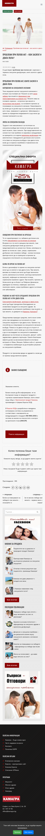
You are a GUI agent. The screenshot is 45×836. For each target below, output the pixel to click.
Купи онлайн (18, 11)
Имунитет (8, 782)
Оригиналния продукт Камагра (26, 400)
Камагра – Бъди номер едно (15, 740)
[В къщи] (3, 48)
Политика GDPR (11, 749)
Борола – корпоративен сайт (15, 764)
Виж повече (28, 832)
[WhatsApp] (24, 487)
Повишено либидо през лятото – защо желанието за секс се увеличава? (25, 614)
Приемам (17, 832)
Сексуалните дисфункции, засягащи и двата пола (20, 302)
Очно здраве (9, 788)
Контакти (8, 746)
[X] (16, 487)
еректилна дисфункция (30, 135)
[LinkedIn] (20, 487)
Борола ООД (11, 408)
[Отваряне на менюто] (42, 4)
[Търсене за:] (22, 512)
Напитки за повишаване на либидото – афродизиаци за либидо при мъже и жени (27, 646)
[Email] (28, 487)
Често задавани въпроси (14, 743)
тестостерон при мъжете (11, 103)
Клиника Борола (11, 767)
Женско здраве (10, 785)
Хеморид (8, 791)
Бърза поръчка (7, 11)
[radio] (14, 464)
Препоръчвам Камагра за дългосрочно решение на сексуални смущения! (27, 561)
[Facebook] (13, 487)
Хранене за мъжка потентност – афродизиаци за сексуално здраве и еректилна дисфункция (27, 624)
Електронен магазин (12, 761)
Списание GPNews (12, 770)
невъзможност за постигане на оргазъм (22, 240)
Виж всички (12, 600)
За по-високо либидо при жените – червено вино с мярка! (33, 499)
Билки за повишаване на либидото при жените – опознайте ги (11, 499)
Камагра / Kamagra (30, 312)
